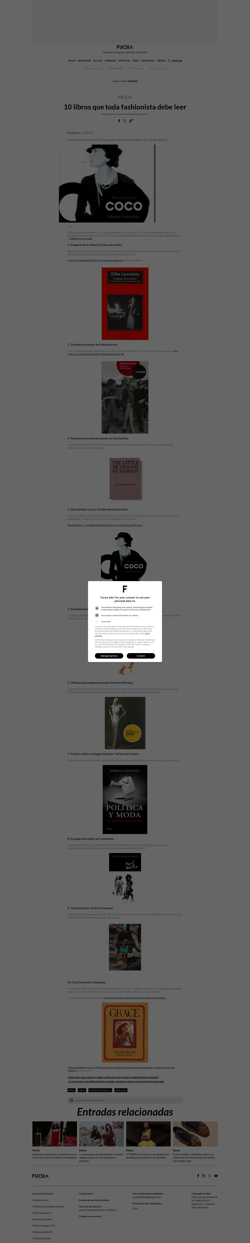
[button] (125, 622)
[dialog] (125, 621)
